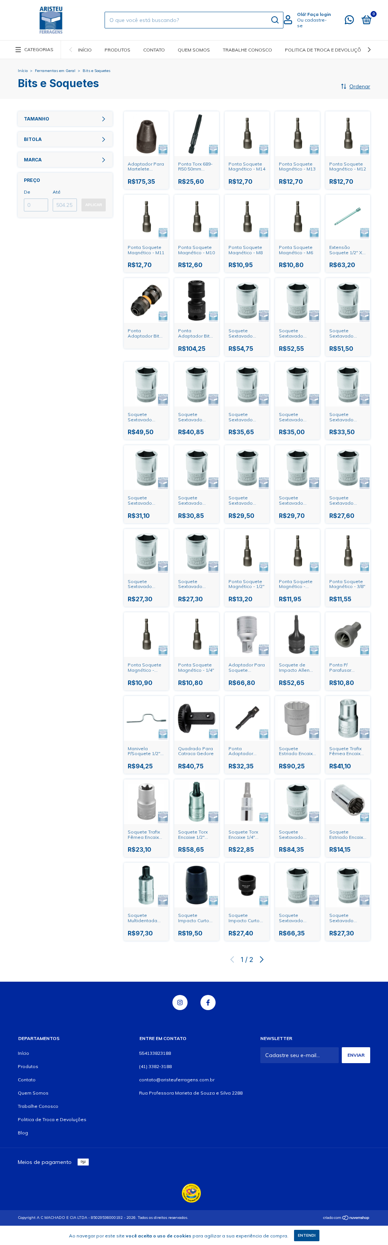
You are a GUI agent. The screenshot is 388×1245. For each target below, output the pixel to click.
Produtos (117, 50)
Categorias (38, 49)
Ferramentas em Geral (55, 70)
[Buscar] (274, 20)
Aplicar (93, 205)
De (27, 192)
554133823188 (155, 1053)
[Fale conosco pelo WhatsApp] (349, 21)
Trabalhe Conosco (247, 50)
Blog (23, 1133)
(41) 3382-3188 (155, 1066)
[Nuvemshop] (346, 1218)
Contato (154, 50)
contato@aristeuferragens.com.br (176, 1079)
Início (85, 50)
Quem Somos (194, 50)
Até (57, 192)
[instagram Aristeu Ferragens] (180, 1002)
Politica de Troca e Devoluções (326, 50)
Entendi (307, 1235)
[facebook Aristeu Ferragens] (208, 1002)
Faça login (319, 14)
